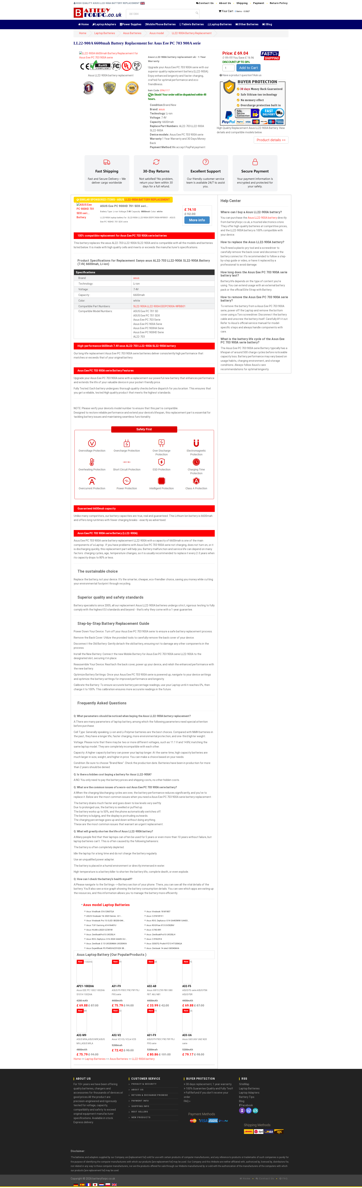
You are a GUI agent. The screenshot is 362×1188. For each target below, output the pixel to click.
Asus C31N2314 (154, 939)
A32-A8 (151, 986)
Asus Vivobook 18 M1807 (158, 911)
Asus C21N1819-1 (154, 916)
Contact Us (206, 3)
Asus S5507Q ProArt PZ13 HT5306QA (164, 943)
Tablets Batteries (192, 24)
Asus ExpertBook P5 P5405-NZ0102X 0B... (106, 948)
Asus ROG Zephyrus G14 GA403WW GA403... (167, 920)
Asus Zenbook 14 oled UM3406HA (162, 948)
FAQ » (187, 1101)
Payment (258, 3)
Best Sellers (139, 1112)
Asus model (157, 33)
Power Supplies (131, 24)
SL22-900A (139, 306)
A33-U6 (187, 1035)
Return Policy (279, 3)
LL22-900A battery (143, 1058)
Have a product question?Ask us (242, 75)
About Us (225, 3)
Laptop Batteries (221, 24)
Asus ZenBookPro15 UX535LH (100, 934)
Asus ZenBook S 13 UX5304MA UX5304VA (106, 943)
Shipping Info (140, 1106)
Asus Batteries (132, 33)
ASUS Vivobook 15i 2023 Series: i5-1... (104, 916)
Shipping (242, 3)
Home (85, 24)
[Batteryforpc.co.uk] (97, 12)
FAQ (285, 1178)
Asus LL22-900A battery (262, 217)
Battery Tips (246, 1096)
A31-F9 (116, 986)
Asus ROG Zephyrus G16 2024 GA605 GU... (106, 939)
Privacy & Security (143, 1084)
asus (162, 109)
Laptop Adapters (105, 24)
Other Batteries (248, 24)
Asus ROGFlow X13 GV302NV (160, 925)
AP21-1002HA (85, 986)
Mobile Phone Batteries (161, 24)
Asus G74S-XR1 (153, 930)
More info (197, 220)
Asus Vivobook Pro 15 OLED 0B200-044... (105, 920)
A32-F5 (186, 986)
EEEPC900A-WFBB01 (173, 306)
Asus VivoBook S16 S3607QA (100, 911)
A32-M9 (81, 1035)
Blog (269, 24)
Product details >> (271, 140)
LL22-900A (153, 306)
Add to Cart (248, 68)
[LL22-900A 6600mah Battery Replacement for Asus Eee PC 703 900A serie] (110, 55)
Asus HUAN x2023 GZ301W (99, 930)
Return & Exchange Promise (149, 1095)
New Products (140, 1117)
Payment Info (140, 1101)
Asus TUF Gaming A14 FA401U (101, 925)
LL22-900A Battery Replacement (192, 33)
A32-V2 (116, 1035)
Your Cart (227, 11)
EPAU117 (164, 90)
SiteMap (244, 1084)
